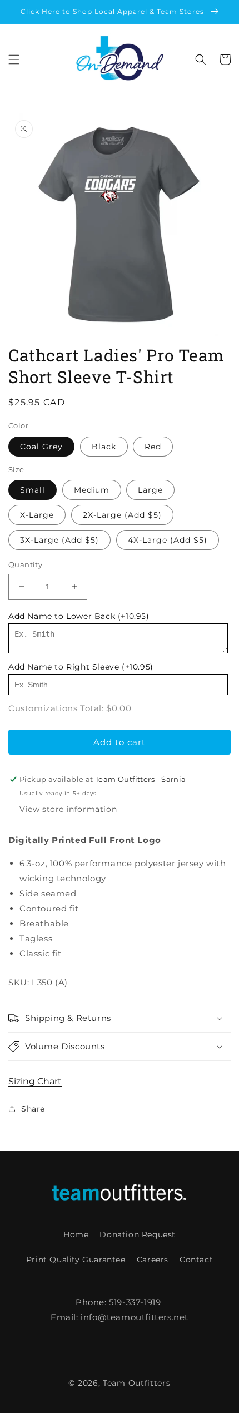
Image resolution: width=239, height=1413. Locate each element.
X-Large (37, 515)
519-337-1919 (135, 1302)
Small (32, 490)
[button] (14, 59)
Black (104, 447)
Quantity (25, 564)
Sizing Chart (35, 1081)
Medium (91, 490)
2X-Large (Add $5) (122, 515)
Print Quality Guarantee (76, 1260)
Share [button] (33, 1109)
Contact (196, 1260)
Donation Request (137, 1234)
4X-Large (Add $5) (167, 540)
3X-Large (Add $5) (59, 540)
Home (75, 1234)
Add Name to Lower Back (79, 616)
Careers (152, 1260)
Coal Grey (41, 447)
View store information (68, 809)
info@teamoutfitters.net (134, 1317)
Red (153, 447)
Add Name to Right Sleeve (80, 667)
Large (150, 490)
